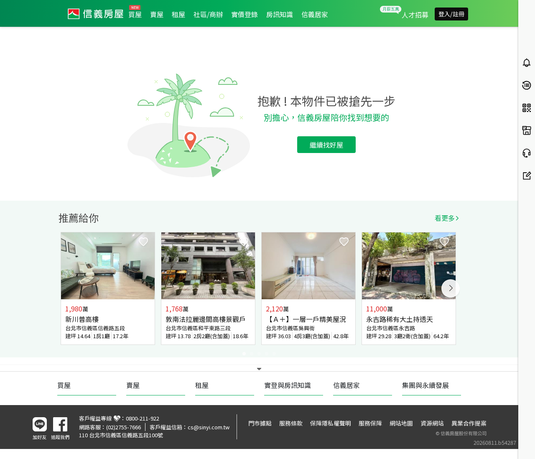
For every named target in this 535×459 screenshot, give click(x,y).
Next (450, 288)
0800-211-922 (142, 418)
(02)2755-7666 (123, 427)
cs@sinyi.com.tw (208, 427)
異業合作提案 (469, 423)
